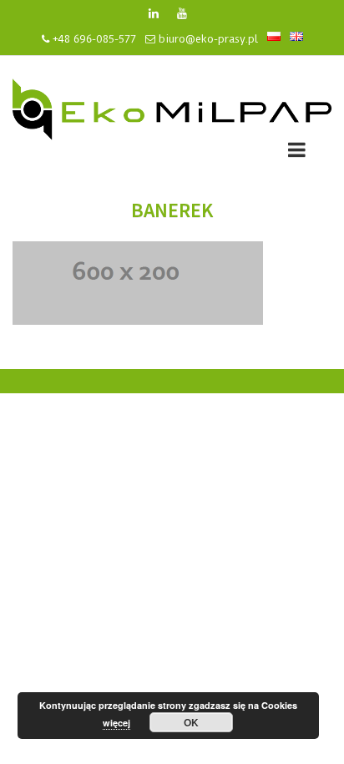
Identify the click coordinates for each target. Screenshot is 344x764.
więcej (116, 722)
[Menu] (297, 152)
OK (191, 722)
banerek (172, 210)
